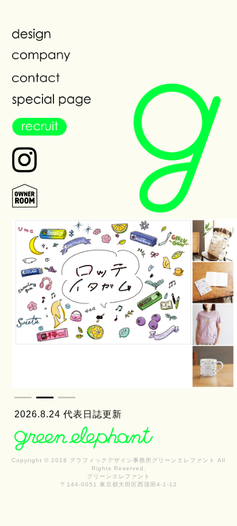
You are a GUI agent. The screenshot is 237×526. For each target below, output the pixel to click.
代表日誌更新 (92, 414)
